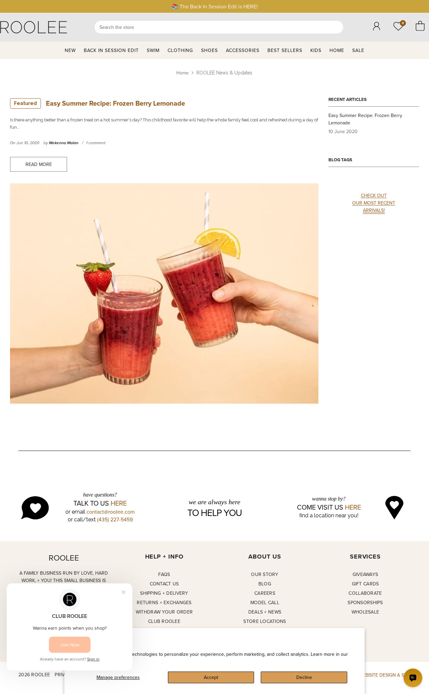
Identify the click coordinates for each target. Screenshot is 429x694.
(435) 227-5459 (115, 519)
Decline (304, 677)
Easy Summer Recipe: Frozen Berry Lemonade (99, 103)
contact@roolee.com (110, 511)
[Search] (219, 27)
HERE (119, 503)
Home (182, 72)
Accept (211, 677)
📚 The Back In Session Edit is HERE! (215, 6)
